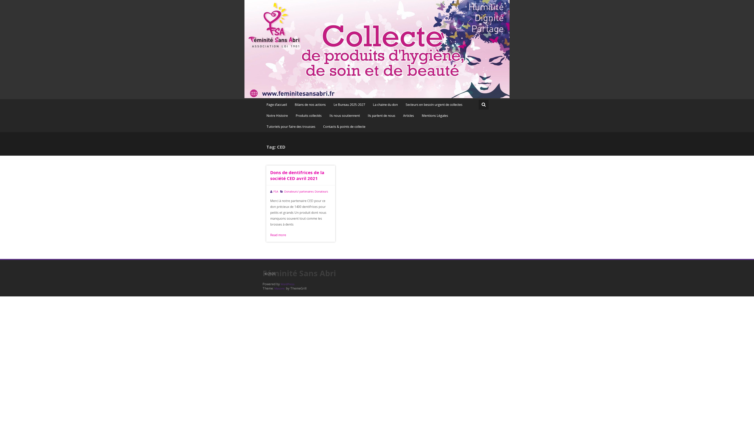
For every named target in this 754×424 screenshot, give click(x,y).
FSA (275, 191)
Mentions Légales (435, 115)
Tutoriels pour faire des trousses (290, 126)
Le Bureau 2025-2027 (349, 104)
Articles (408, 115)
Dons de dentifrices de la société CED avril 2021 (297, 175)
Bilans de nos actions (310, 104)
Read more (278, 235)
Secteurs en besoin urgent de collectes (434, 104)
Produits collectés (309, 115)
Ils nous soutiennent (344, 115)
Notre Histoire (277, 115)
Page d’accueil (276, 104)
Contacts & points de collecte (344, 126)
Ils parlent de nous (381, 115)
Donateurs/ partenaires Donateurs (306, 191)
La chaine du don (385, 104)
